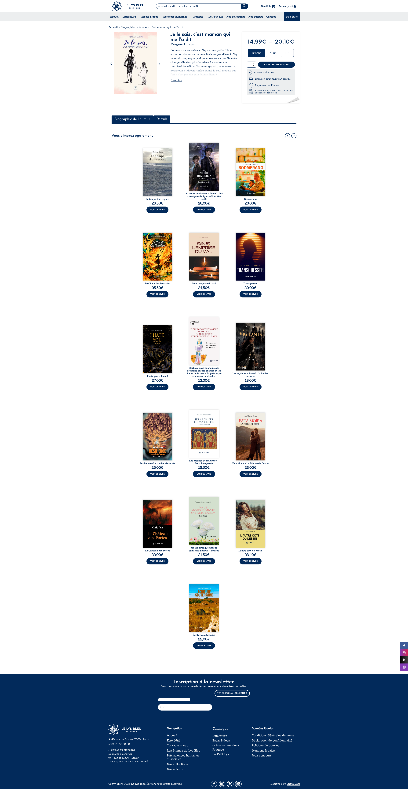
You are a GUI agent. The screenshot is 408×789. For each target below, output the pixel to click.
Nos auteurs (255, 16)
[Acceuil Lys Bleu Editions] (128, 6)
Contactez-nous (177, 745)
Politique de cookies (265, 745)
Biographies (128, 27)
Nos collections (235, 16)
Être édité (292, 16)
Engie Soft (293, 783)
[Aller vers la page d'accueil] (132, 729)
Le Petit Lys (215, 16)
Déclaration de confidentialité (272, 740)
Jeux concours (262, 755)
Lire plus (176, 80)
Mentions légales (263, 750)
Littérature (129, 16)
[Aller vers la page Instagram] (222, 784)
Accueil (114, 16)
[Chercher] (244, 6)
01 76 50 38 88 (120, 744)
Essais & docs (149, 16)
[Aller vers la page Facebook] (214, 784)
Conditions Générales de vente (273, 735)
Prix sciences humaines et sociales (183, 757)
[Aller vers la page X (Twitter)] (230, 784)
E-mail (185, 694)
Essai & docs (221, 740)
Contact (271, 16)
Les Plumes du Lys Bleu (183, 750)
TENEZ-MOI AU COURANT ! (232, 693)
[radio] (256, 53)
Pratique (198, 16)
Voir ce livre (157, 210)
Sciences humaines (175, 16)
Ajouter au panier (276, 64)
